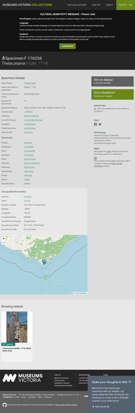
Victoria (27, 201)
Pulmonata (28, 155)
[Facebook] (95, 125)
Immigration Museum (61, 383)
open (109, 151)
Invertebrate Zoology (33, 120)
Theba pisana (30, 83)
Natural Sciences (31, 116)
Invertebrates (30, 124)
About (109, 5)
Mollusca (28, 143)
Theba (27, 180)
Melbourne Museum (61, 378)
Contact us (48, 397)
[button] (125, 5)
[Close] (130, 382)
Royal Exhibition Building (63, 385)
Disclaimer (32, 397)
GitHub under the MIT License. (66, 405)
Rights (40, 397)
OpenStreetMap (81, 293)
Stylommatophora (32, 163)
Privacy (24, 397)
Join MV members (85, 378)
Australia (28, 197)
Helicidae (28, 175)
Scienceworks (59, 380)
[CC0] (95, 158)
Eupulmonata (30, 159)
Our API (96, 5)
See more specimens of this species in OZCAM (111, 110)
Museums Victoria (27, 5)
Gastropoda (29, 151)
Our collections (76, 5)
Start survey (100, 407)
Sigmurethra (29, 167)
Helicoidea (28, 171)
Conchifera (29, 147)
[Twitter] (100, 125)
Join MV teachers (85, 380)
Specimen (28, 132)
